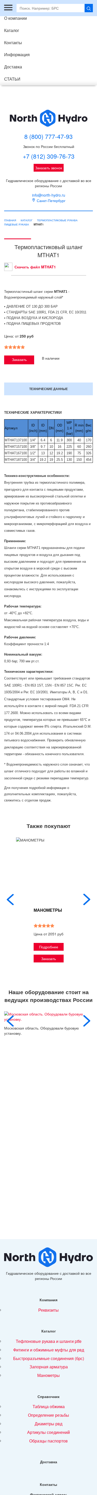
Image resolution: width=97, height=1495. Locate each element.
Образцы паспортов (48, 1441)
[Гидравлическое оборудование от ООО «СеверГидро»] (48, 118)
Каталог (11, 30)
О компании (15, 18)
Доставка (13, 67)
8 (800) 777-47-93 (48, 136)
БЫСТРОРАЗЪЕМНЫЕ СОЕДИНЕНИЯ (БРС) (48, 1358)
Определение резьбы (48, 1415)
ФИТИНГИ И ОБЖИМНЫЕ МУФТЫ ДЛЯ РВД (48, 1350)
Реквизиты (48, 1310)
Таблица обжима (49, 1406)
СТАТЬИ (12, 79)
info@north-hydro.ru (48, 195)
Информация (17, 54)
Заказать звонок (48, 167)
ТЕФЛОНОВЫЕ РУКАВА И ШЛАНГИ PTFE (48, 1341)
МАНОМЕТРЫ (48, 910)
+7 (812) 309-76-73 (48, 156)
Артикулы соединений (48, 1432)
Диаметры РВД (48, 1424)
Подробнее (48, 946)
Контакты (13, 43)
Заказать (19, 359)
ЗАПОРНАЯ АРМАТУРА (48, 1367)
